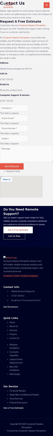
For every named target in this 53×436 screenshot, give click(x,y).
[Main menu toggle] (47, 5)
